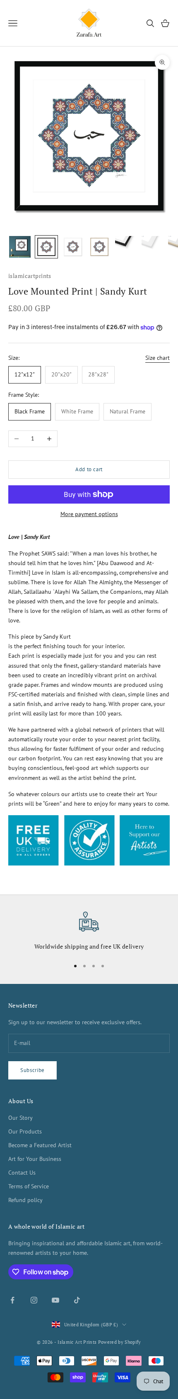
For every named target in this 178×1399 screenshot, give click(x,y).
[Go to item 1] (19, 246)
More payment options (89, 514)
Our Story (20, 1117)
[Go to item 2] (46, 246)
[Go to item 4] (99, 246)
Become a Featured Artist (40, 1145)
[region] (89, 932)
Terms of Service (28, 1186)
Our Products (25, 1131)
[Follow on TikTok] (77, 1300)
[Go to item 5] (125, 246)
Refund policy (25, 1200)
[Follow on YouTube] (55, 1300)
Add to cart (89, 469)
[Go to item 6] (152, 246)
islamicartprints (29, 276)
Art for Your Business (34, 1159)
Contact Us (22, 1172)
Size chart (157, 357)
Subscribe (32, 1070)
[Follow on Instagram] (34, 1300)
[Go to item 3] (72, 246)
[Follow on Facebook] (12, 1300)
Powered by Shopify (119, 1342)
